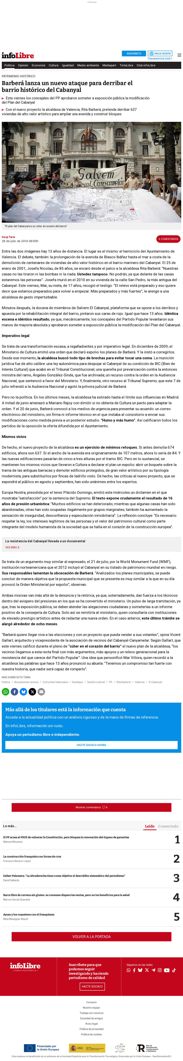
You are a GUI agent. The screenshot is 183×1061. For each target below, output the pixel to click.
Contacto (91, 1002)
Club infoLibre (146, 65)
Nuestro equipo (91, 1007)
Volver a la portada (92, 937)
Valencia (140, 682)
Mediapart (109, 65)
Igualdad (68, 65)
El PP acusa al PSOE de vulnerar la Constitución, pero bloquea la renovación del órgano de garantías (66, 837)
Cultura (53, 65)
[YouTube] (167, 971)
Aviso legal (91, 1023)
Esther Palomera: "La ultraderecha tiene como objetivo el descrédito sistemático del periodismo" (64, 875)
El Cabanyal (155, 682)
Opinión (23, 65)
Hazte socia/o (92, 986)
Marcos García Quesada (16, 899)
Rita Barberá (124, 682)
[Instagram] (160, 970)
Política (9, 65)
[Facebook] (134, 971)
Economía (38, 65)
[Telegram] (153, 970)
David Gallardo (11, 880)
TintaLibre (126, 65)
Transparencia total (159, 58)
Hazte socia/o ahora (91, 745)
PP (110, 682)
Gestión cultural (96, 682)
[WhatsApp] (128, 970)
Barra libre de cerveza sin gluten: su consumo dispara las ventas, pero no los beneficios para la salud (66, 895)
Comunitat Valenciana (55, 682)
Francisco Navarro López (17, 861)
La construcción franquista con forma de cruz (32, 856)
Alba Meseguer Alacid (15, 919)
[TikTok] (174, 971)
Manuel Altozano (13, 841)
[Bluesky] (140, 970)
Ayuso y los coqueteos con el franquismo (29, 914)
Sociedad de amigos (91, 1018)
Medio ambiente (88, 65)
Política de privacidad (91, 1029)
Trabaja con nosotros (91, 1013)
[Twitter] (147, 970)
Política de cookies (91, 1034)
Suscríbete (134, 53)
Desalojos (77, 682)
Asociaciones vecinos (26, 682)
